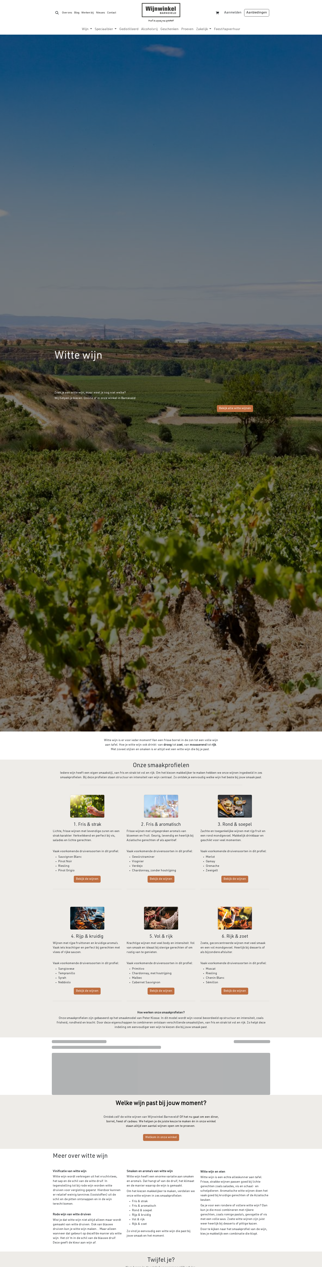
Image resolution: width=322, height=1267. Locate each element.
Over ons (67, 13)
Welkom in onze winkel (161, 1137)
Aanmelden (232, 12)
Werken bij (87, 13)
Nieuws (100, 13)
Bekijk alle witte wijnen (235, 408)
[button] (57, 13)
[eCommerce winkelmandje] (217, 13)
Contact (111, 13)
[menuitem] (86, 29)
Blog (76, 13)
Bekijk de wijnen (87, 879)
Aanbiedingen (256, 12)
